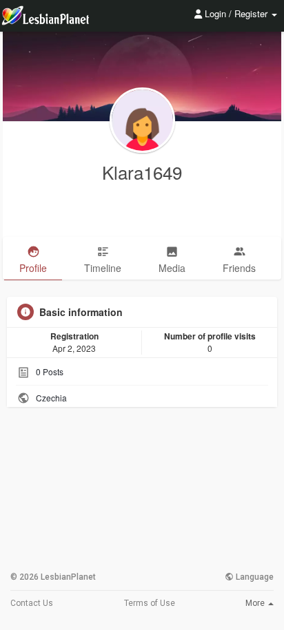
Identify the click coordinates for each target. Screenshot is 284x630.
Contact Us (31, 603)
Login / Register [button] (236, 13)
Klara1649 (142, 172)
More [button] (256, 603)
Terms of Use (149, 603)
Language (254, 577)
